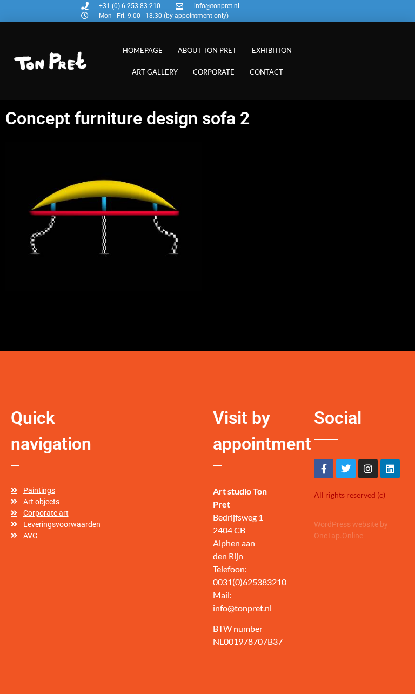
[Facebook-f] (323, 468)
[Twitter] (346, 468)
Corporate (214, 72)
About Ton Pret (207, 50)
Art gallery (155, 72)
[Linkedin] (390, 468)
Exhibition (272, 50)
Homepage (143, 50)
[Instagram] (368, 468)
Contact (266, 72)
